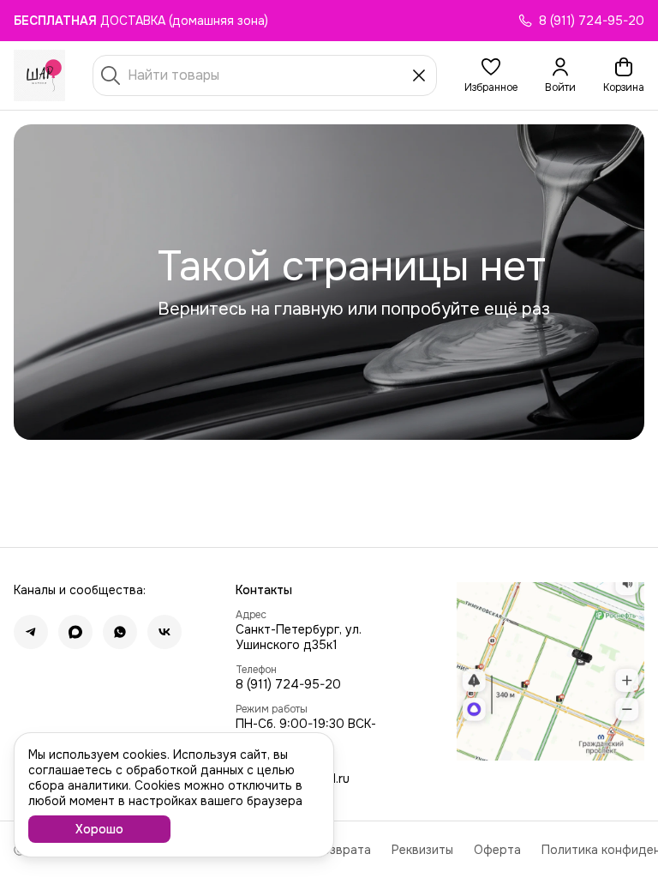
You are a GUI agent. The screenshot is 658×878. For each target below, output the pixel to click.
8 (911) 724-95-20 (288, 684)
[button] (490, 75)
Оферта (497, 849)
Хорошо (99, 829)
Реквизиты (422, 849)
